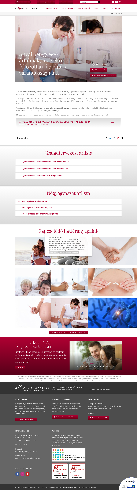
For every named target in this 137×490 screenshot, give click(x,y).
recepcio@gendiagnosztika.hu (26, 451)
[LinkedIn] (110, 138)
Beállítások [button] (53, 252)
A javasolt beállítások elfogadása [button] (69, 252)
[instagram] (116, 2)
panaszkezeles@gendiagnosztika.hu (28, 458)
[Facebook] (103, 138)
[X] (107, 138)
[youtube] (120, 2)
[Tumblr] (114, 138)
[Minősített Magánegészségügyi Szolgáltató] (69, 449)
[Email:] (121, 138)
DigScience (93, 487)
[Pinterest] (118, 138)
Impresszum (59, 487)
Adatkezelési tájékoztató (69, 487)
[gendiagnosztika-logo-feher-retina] (32, 385)
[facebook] (113, 2)
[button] (68, 162)
